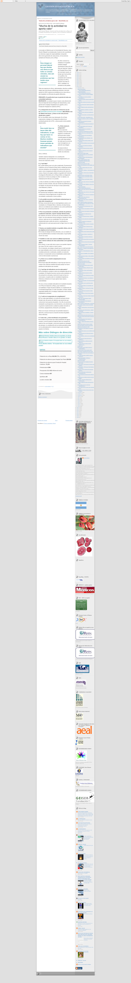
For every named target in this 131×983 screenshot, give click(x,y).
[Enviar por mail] (45, 36)
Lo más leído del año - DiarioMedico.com (85, 117)
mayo (79, 400)
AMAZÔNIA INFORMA (82, 922)
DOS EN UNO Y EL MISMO (83, 873)
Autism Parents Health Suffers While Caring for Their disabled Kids (88, 904)
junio (79, 399)
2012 (78, 411)
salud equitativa (86, 457)
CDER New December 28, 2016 (83, 326)
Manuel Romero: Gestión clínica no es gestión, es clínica (55, 337)
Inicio (56, 420)
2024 (78, 75)
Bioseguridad (80, 835)
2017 (78, 85)
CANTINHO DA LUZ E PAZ (83, 951)
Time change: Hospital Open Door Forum (85, 351)
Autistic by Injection (82, 902)
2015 (78, 407)
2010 (78, 414)
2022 (78, 78)
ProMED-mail (80, 346)
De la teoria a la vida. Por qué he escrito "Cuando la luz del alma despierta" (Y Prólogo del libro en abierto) (88, 856)
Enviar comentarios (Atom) (50, 423)
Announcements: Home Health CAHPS (85, 350)
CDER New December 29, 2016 (83, 261)
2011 (78, 413)
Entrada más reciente (42, 420)
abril (79, 402)
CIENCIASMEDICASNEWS (83, 811)
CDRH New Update (81, 162)
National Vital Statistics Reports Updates (85, 324)
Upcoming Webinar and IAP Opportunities (85, 325)
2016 (78, 86)
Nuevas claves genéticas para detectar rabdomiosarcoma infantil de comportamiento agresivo (85, 825)
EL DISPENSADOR (81, 818)
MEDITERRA (80, 962)
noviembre (80, 392)
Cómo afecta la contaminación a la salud (85, 131)
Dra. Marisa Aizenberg (82, 862)
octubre (79, 393)
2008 (78, 417)
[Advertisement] (49, 408)
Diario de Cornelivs (82, 853)
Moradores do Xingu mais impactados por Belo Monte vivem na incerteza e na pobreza (85, 924)
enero (79, 406)
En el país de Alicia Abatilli (83, 898)
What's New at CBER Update (83, 153)
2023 (78, 76)
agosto (79, 396)
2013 (78, 410)
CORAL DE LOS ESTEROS (83, 946)
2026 (78, 72)
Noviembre (80, 899)
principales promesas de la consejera (51, 111)
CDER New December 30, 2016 (83, 163)
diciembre (80, 87)
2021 (78, 79)
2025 (78, 74)
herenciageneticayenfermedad (84, 822)
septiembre (80, 395)
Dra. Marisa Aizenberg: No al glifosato (84, 262)
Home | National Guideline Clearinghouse (85, 202)
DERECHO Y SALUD (82, 844)
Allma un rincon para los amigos (84, 964)
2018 (78, 83)
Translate (85, 66)
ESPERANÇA (86, 952)
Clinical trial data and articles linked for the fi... (86, 315)
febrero (79, 404)
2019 (78, 82)
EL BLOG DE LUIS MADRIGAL (84, 872)
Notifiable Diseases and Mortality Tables (85, 175)
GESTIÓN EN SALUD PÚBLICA (60, 6)
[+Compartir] (51, 36)
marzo (79, 403)
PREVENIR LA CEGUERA (83, 889)
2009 (78, 415)
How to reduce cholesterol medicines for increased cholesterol (88, 939)
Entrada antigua (69, 420)
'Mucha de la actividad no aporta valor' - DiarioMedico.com (53, 40)
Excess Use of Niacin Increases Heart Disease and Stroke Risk (88, 882)
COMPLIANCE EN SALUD (88, 845)
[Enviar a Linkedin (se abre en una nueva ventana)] (41, 37)
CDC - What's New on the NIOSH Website (85, 246)
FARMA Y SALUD (81, 928)
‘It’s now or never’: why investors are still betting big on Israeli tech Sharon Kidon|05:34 (85, 831)
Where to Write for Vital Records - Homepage (86, 303)
